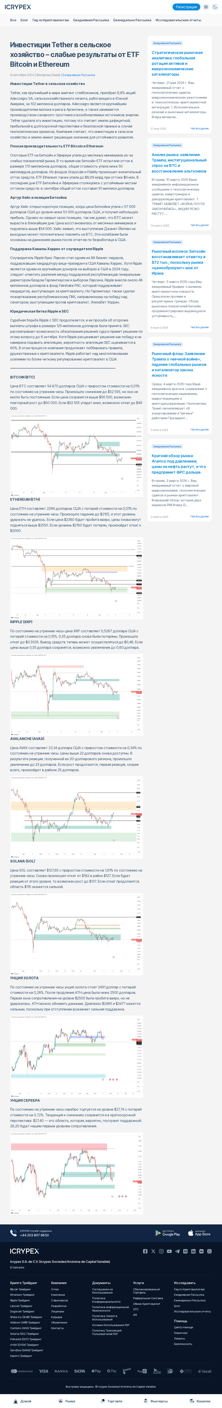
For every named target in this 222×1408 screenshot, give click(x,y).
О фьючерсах (59, 1300)
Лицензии (57, 1311)
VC (209, 1251)
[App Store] (199, 1233)
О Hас (55, 1289)
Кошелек (204, 1401)
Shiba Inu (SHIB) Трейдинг (26, 1317)
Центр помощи (183, 1327)
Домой (25, 1401)
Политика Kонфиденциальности (106, 1300)
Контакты (57, 1328)
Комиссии (181, 1333)
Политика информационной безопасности (110, 1308)
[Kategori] (205, 6)
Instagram (161, 1251)
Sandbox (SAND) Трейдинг (26, 1350)
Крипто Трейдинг (21, 1355)
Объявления (59, 1322)
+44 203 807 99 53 (34, 1235)
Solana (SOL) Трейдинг (24, 1333)
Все (13, 20)
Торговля (114, 1401)
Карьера (56, 1317)
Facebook (145, 1251)
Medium (185, 1251)
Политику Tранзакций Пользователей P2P (107, 1332)
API (135, 1315)
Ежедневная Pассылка (91, 20)
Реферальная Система (148, 1298)
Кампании (58, 1294)
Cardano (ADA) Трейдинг (26, 1328)
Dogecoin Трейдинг (22, 1311)
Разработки (59, 1306)
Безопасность (183, 1344)
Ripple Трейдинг (20, 1300)
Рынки (70, 1401)
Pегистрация (186, 7)
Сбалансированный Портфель (146, 1291)
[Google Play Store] (167, 1233)
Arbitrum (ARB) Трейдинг (25, 1322)
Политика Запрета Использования (104, 1317)
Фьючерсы (159, 1401)
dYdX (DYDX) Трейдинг (24, 1344)
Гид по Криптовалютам (51, 20)
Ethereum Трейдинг (22, 1294)
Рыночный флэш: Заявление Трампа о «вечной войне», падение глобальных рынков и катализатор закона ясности (179, 364)
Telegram (177, 1251)
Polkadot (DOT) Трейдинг (26, 1339)
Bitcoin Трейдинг (20, 1289)
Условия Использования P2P (110, 1325)
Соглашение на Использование (102, 1291)
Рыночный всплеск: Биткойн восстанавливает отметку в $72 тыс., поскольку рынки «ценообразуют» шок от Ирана (179, 262)
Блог (24, 20)
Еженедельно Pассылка (132, 20)
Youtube (169, 1251)
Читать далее (200, 128)
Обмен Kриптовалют (146, 1303)
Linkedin (193, 1251)
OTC (136, 1309)
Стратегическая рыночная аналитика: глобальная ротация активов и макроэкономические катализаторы (177, 63)
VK (201, 1251)
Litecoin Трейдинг (21, 1306)
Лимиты (179, 1338)
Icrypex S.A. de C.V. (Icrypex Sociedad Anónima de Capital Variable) (60, 1262)
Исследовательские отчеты (178, 20)
